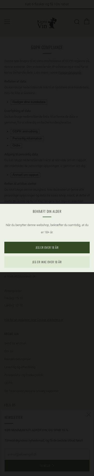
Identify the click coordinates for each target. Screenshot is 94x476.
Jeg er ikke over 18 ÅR (47, 262)
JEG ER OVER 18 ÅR (47, 247)
